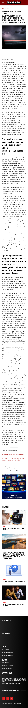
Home (3, 8)
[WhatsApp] (18, 53)
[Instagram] (7, 698)
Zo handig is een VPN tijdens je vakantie (14, 581)
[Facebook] (4, 53)
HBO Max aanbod (5, 649)
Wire (8, 8)
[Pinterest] (14, 53)
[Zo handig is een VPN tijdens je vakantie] (14, 570)
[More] (23, 53)
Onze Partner (9, 59)
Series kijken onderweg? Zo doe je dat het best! (13, 529)
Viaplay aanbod (5, 662)
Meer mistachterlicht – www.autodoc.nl (14, 455)
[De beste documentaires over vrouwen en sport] (14, 592)
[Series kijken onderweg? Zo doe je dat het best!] (14, 517)
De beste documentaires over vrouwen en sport (13, 604)
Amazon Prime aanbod (6, 622)
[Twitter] (9, 53)
